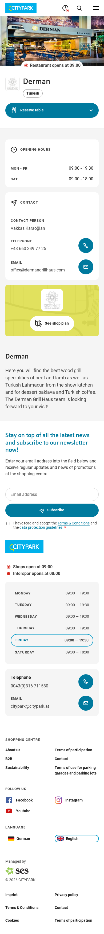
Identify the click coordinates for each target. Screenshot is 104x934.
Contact (61, 907)
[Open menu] (96, 8)
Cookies (12, 920)
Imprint (11, 894)
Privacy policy (66, 894)
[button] (52, 110)
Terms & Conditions (21, 907)
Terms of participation (73, 920)
